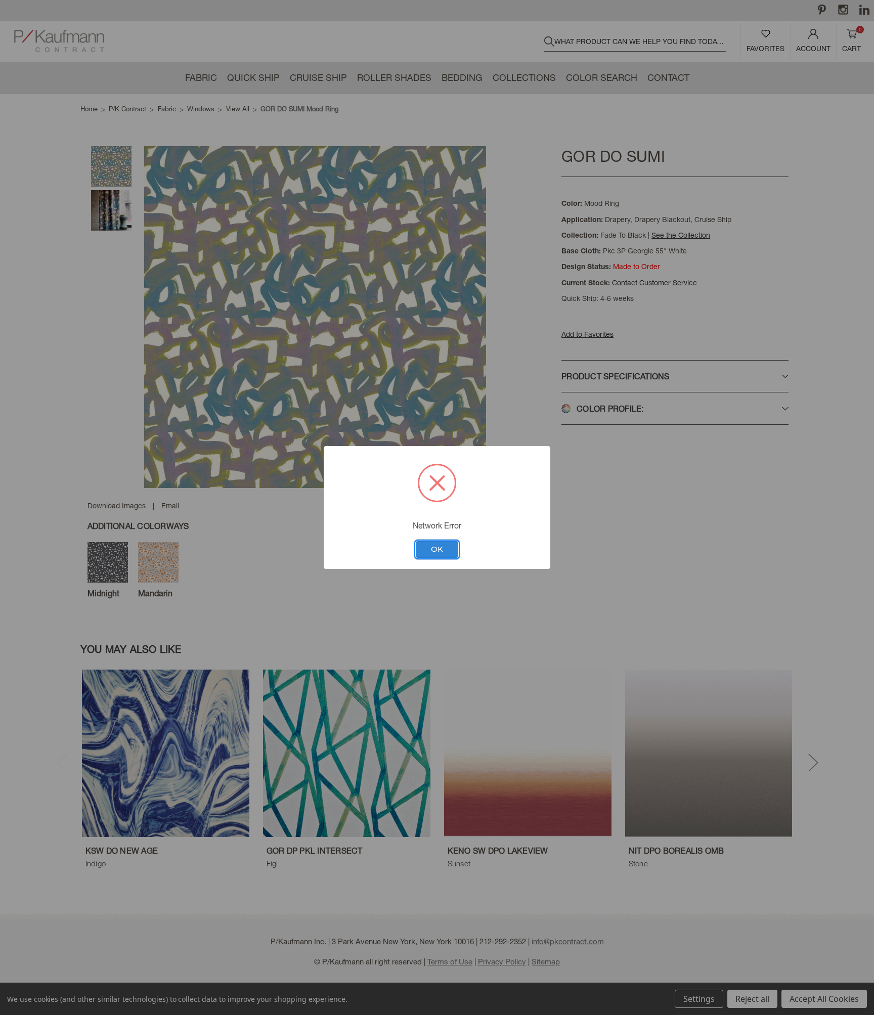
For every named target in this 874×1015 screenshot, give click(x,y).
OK (437, 549)
